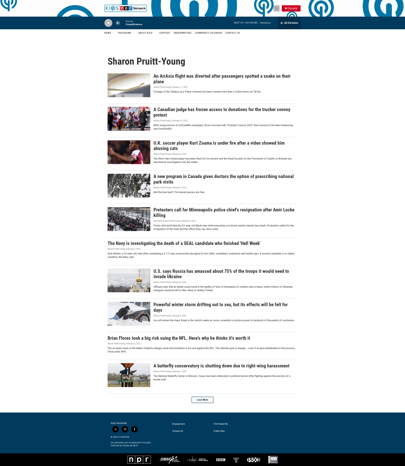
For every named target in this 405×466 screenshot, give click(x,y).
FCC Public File (221, 424)
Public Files (219, 431)
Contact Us (232, 33)
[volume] (118, 23)
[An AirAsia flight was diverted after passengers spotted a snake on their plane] (129, 85)
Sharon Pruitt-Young (162, 87)
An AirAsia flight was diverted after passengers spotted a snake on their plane (222, 78)
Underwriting (183, 33)
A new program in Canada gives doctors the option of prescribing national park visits (223, 179)
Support (164, 33)
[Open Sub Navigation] (113, 33)
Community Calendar (208, 33)
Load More (202, 399)
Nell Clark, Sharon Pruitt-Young (166, 221)
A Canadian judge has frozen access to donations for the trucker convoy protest (221, 112)
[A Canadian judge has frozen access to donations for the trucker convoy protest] (129, 119)
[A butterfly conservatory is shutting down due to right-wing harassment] (129, 375)
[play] (108, 23)
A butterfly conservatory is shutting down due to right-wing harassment (221, 366)
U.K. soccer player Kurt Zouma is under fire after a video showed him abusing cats (219, 145)
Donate (292, 8)
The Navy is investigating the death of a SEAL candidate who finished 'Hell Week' (184, 243)
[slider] (122, 23)
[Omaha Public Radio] (169, 460)
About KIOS (145, 33)
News (107, 33)
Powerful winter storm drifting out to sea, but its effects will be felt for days (220, 307)
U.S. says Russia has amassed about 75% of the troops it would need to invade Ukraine (221, 273)
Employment (178, 424)
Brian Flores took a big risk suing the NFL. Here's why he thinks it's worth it (179, 338)
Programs (124, 33)
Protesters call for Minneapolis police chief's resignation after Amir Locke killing (223, 212)
